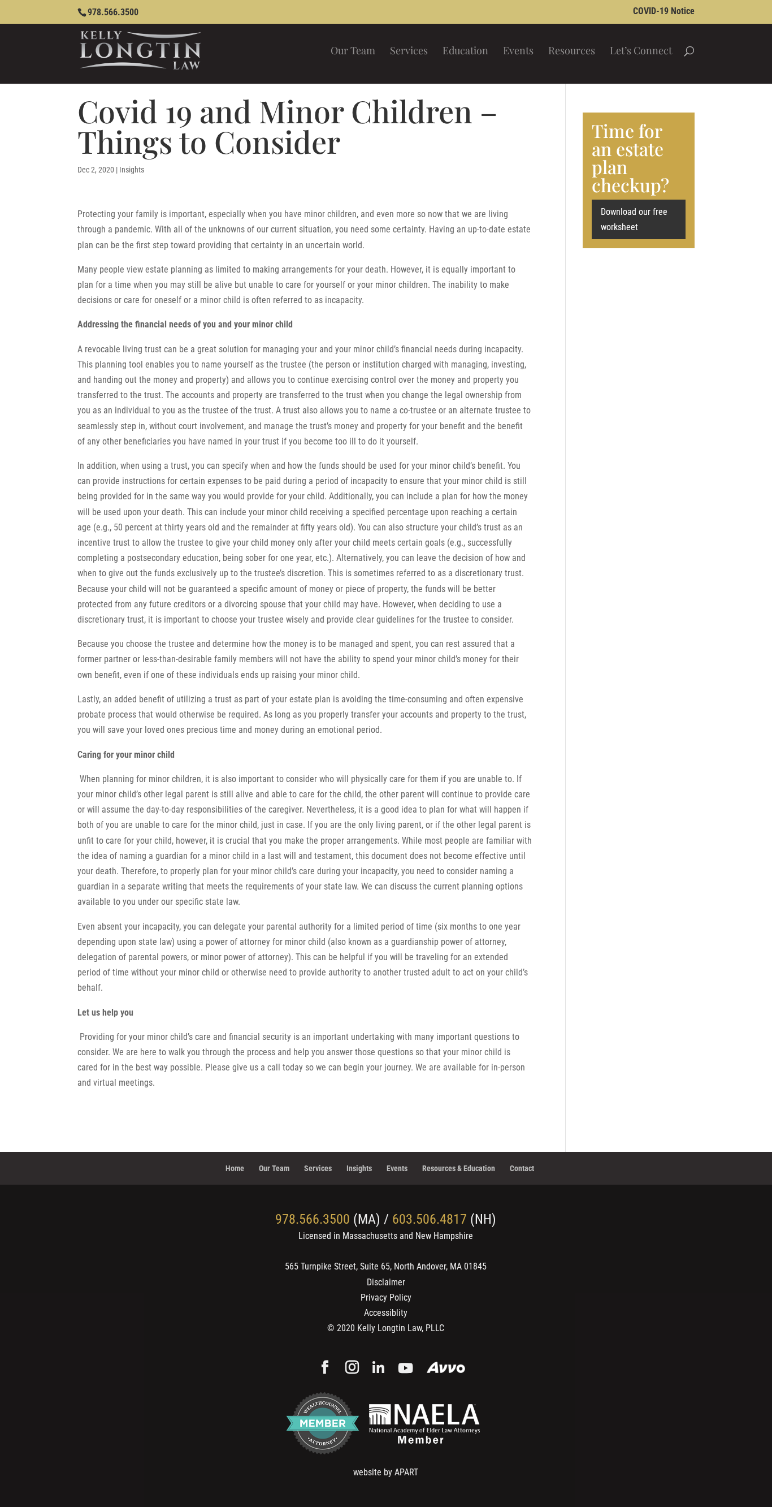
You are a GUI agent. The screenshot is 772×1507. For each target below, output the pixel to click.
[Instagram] (352, 1368)
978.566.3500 (113, 12)
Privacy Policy (386, 1297)
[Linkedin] (378, 1368)
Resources (571, 51)
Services (409, 51)
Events (518, 51)
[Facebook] (325, 1368)
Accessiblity (385, 1312)
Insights (131, 169)
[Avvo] (446, 1368)
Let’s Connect (641, 51)
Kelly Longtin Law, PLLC (400, 1328)
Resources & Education (458, 1168)
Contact (522, 1168)
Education (465, 51)
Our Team (353, 51)
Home (234, 1168)
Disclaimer (386, 1282)
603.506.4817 (429, 1219)
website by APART (385, 1472)
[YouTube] (405, 1368)
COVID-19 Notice (664, 11)
